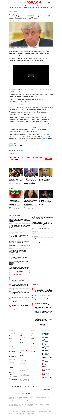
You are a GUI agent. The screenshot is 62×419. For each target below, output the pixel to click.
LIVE (21, 347)
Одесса (33, 338)
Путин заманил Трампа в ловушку (42, 238)
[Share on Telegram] (22, 151)
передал (48, 134)
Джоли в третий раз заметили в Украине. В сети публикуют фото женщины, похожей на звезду (45, 201)
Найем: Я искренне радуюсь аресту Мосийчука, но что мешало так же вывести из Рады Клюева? (15, 179)
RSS (45, 366)
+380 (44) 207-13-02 (32, 386)
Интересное (12, 359)
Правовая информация (12, 373)
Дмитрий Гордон (46, 334)
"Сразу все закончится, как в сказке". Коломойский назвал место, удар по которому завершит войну (44, 319)
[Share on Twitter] (19, 151)
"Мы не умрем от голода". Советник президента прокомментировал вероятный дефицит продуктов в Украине (19, 241)
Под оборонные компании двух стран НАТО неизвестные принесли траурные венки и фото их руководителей (19, 257)
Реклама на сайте (13, 370)
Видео (21, 355)
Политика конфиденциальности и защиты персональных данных (25, 374)
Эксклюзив (22, 350)
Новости (11, 5)
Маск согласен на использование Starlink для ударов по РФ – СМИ (18, 236)
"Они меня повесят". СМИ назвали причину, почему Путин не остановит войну (22, 220)
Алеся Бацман (48, 357)
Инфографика (12, 356)
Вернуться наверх (46, 389)
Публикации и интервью (21, 5)
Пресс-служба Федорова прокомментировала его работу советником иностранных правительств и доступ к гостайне (43, 305)
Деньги (10, 338)
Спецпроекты (23, 363)
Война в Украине (13, 333)
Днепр (32, 346)
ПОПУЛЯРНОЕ (36, 284)
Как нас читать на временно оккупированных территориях (13, 378)
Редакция (11, 367)
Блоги (43, 5)
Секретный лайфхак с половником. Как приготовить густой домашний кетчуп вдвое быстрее (20, 307)
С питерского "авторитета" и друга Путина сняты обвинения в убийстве (19, 231)
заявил (22, 107)
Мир (10, 341)
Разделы (22, 330)
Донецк (33, 341)
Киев (32, 333)
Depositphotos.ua (28, 400)
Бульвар (48, 5)
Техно (10, 348)
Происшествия (12, 354)
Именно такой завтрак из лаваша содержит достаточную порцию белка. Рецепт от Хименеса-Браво (21, 279)
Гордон (10, 11)
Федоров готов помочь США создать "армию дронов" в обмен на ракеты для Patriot (21, 263)
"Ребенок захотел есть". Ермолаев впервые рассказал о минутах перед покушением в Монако (19, 226)
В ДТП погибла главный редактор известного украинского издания (20, 285)
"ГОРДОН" (17, 91)
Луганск (33, 351)
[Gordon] (34, 2)
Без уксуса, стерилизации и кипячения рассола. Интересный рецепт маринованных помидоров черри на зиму (14, 203)
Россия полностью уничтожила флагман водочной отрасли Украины (41, 234)
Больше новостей (19, 271)
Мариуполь (34, 348)
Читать (49, 158)
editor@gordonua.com (48, 386)
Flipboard (46, 364)
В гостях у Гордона (35, 5)
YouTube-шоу (23, 360)
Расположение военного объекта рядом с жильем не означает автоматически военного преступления (42, 217)
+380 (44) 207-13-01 (16, 386)
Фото (21, 352)
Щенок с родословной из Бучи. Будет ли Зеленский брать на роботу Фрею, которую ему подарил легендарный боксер (21, 299)
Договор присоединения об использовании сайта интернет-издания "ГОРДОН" (25, 381)
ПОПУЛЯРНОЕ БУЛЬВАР (15, 274)
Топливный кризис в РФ (16, 7)
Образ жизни (12, 351)
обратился (45, 138)
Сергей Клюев (12, 153)
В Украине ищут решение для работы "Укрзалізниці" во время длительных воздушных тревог (17, 251)
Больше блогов (42, 242)
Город (32, 330)
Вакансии (11, 364)
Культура (11, 346)
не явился (41, 128)
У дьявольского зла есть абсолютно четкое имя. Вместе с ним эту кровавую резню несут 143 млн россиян (42, 223)
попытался (35, 123)
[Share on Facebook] (17, 151)
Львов (32, 335)
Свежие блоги (36, 214)
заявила (20, 121)
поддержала (27, 117)
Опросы (22, 358)
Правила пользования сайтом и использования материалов (25, 369)
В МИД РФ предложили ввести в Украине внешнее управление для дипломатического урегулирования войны (43, 297)
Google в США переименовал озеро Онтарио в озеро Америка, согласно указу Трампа (19, 246)
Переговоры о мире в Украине (31, 7)
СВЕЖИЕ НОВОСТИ (14, 215)
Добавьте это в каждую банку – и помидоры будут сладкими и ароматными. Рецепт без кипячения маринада (20, 291)
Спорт (10, 343)
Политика (15, 11)
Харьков (33, 343)
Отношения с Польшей (46, 7)
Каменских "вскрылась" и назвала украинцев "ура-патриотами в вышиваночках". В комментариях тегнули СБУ (30, 203)
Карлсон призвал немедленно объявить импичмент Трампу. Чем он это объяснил (19, 268)
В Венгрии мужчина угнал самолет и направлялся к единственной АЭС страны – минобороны (43, 312)
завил (39, 129)
